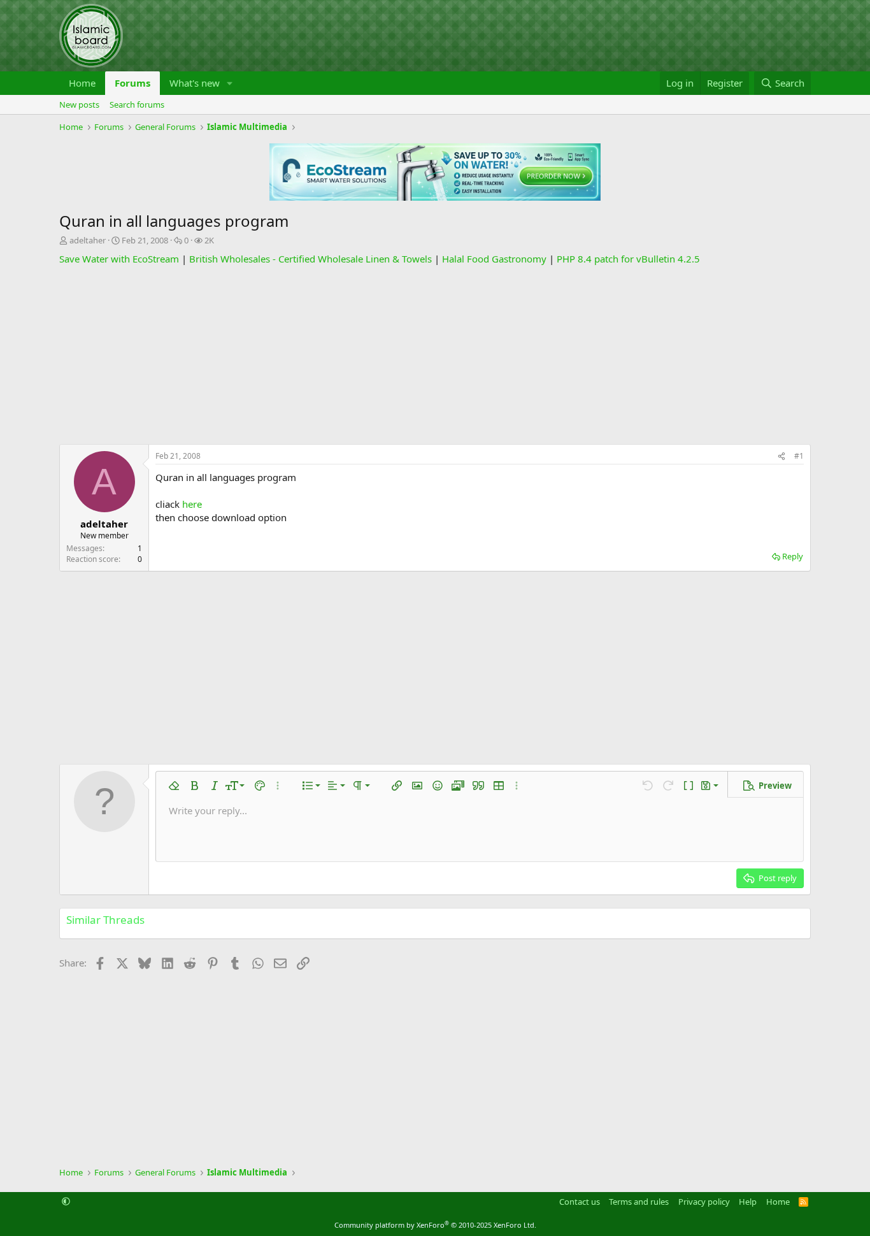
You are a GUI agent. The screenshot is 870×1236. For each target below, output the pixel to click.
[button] (230, 83)
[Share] (781, 456)
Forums (132, 82)
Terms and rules (639, 1201)
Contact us (579, 1201)
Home (82, 82)
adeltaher (87, 240)
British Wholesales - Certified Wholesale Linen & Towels (310, 258)
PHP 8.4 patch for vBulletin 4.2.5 (628, 258)
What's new (194, 82)
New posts (79, 104)
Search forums (137, 104)
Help (748, 1201)
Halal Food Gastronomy (494, 258)
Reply (792, 556)
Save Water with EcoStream (119, 258)
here (192, 504)
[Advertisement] (435, 355)
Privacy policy (704, 1201)
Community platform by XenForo (435, 1225)
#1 (799, 455)
